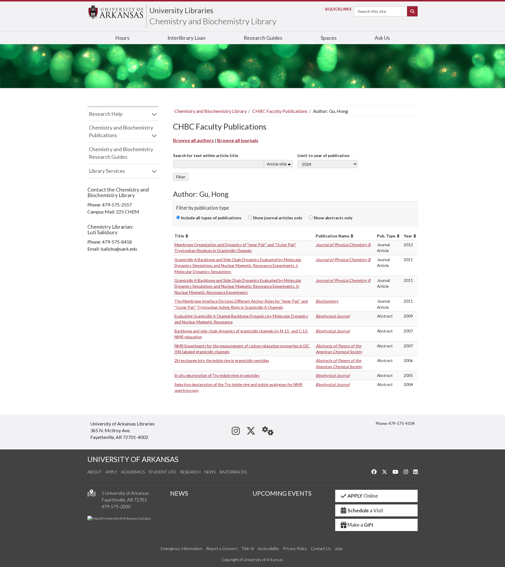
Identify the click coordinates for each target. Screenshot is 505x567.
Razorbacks (233, 471)
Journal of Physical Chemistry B (343, 244)
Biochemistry (327, 301)
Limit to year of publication (324, 155)
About (94, 471)
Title (179, 236)
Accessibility (268, 548)
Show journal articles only (277, 218)
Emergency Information (181, 548)
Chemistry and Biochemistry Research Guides (121, 153)
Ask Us (382, 38)
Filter (180, 177)
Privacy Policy (295, 548)
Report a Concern (222, 548)
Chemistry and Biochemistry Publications (121, 131)
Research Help (105, 114)
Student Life (162, 471)
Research (190, 471)
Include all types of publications (210, 218)
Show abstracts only (332, 218)
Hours (122, 38)
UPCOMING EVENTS (282, 493)
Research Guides (263, 38)
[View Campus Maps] (91, 494)
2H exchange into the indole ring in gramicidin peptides (221, 360)
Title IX (247, 548)
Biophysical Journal (333, 316)
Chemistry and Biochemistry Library (212, 21)
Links (340, 9)
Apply (111, 471)
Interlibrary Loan (186, 38)
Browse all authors (193, 140)
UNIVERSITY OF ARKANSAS (133, 459)
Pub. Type (386, 236)
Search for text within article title (205, 155)
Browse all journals (237, 140)
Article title (277, 164)
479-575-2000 (116, 506)
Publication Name (332, 236)
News (210, 471)
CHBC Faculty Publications (279, 111)
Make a (360, 525)
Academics (133, 471)
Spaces (329, 38)
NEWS (179, 493)
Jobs (339, 548)
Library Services (107, 171)
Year (408, 236)
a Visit (365, 510)
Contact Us (321, 548)
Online (362, 496)
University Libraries (181, 10)
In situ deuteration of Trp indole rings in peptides (217, 375)
